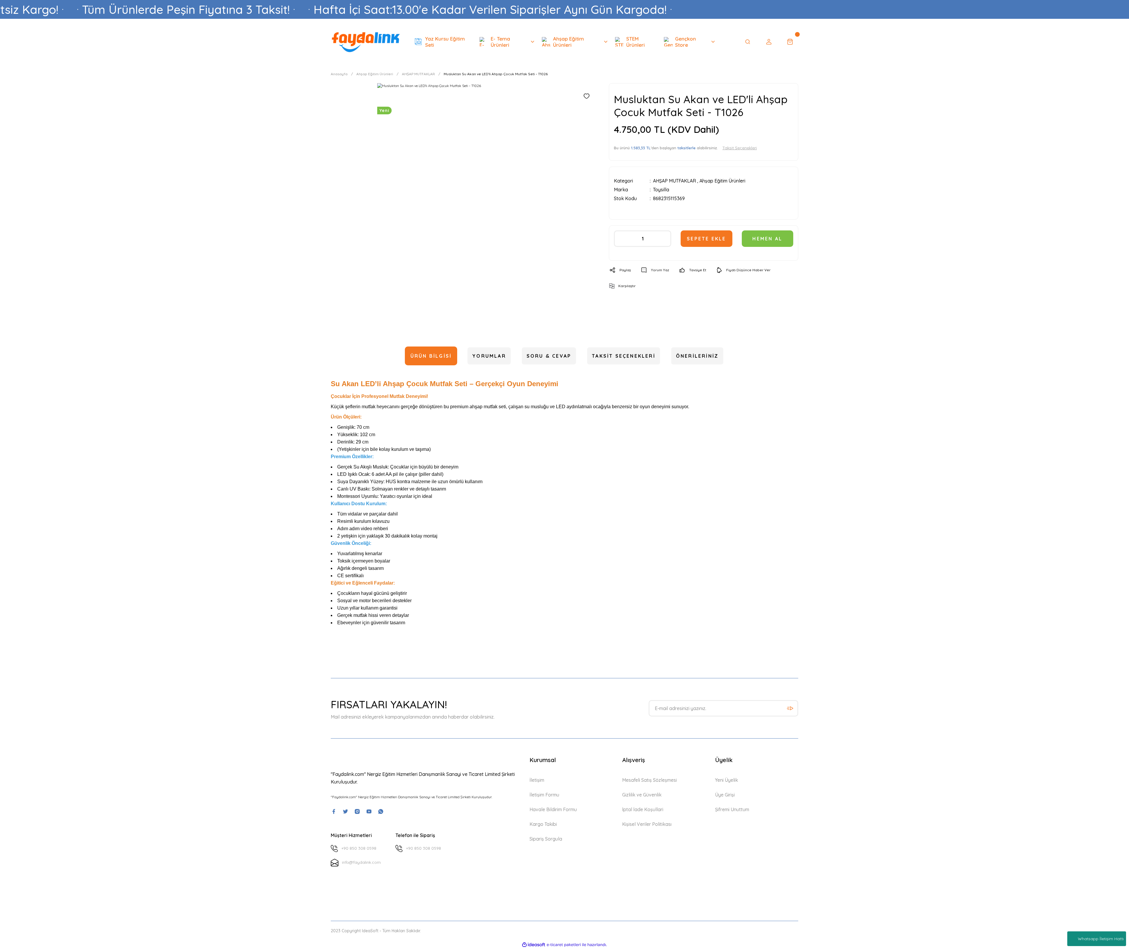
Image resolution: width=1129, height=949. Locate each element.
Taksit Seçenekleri (623, 356)
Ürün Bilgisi (431, 356)
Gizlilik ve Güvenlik (642, 795)
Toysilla (661, 190)
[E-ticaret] (564, 945)
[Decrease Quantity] (621, 238)
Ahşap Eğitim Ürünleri (722, 181)
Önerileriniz (697, 356)
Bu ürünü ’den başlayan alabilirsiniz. (685, 147)
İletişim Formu (544, 795)
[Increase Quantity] (664, 238)
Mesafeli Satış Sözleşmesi (649, 780)
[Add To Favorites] (586, 96)
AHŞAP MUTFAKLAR (674, 181)
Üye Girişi (725, 795)
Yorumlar (489, 356)
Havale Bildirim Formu (553, 809)
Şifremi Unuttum (732, 809)
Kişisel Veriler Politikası (647, 824)
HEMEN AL (767, 239)
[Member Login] (769, 42)
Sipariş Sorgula (546, 839)
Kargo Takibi (543, 824)
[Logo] (366, 41)
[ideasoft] (533, 945)
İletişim (537, 780)
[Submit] (790, 708)
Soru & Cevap (549, 356)
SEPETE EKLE (706, 239)
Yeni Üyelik (726, 780)
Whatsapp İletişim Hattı (1101, 938)
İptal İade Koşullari (642, 809)
